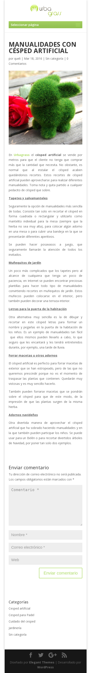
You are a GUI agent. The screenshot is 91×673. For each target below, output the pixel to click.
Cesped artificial (19, 608)
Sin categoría (54, 58)
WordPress (45, 667)
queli (17, 58)
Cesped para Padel (21, 615)
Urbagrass (22, 155)
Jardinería (15, 628)
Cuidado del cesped (22, 621)
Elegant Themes (41, 662)
